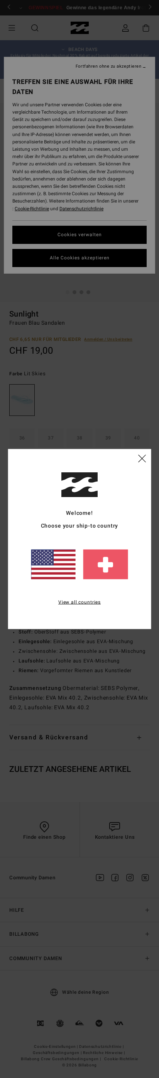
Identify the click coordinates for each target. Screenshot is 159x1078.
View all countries (79, 601)
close (142, 458)
